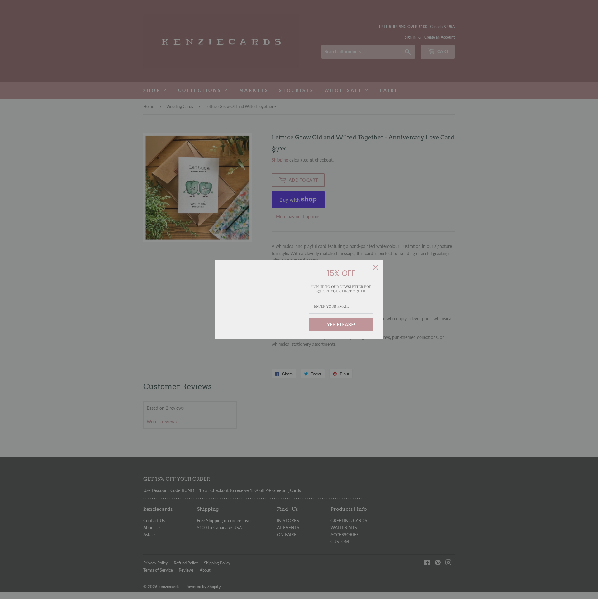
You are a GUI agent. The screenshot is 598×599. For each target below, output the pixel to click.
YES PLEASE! (341, 324)
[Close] (375, 267)
